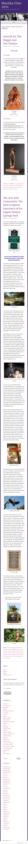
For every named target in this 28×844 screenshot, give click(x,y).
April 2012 (5, 791)
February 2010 (6, 822)
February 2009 (6, 827)
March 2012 (5, 793)
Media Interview (6, 719)
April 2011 (5, 809)
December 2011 (6, 797)
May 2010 (5, 820)
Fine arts (5, 714)
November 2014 (6, 770)
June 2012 (5, 790)
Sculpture (9, 652)
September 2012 (6, 788)
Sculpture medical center (8, 734)
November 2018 (6, 767)
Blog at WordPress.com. (7, 840)
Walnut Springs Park (19, 656)
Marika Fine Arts (11, 5)
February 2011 (6, 811)
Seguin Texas (6, 739)
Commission (5, 649)
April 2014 (5, 777)
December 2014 (6, 768)
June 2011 (5, 806)
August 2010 (6, 816)
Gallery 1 (5, 669)
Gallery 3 (5, 673)
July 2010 (5, 818)
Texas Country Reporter (8, 743)
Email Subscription (10, 679)
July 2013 (5, 784)
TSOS (14, 656)
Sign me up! (7, 693)
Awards (8, 183)
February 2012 (6, 795)
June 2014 (5, 775)
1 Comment (15, 189)
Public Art (10, 649)
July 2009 (5, 825)
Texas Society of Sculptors (19, 654)
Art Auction (5, 703)
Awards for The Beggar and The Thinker (12, 40)
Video (4, 751)
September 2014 (6, 772)
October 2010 (6, 814)
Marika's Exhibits (6, 718)
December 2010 (6, 813)
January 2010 (6, 823)
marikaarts (17, 46)
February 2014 (6, 779)
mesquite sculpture (12, 185)
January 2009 (6, 829)
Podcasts (5, 723)
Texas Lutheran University (11, 187)
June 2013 (5, 786)
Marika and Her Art (7, 675)
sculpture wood (14, 652)
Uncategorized (6, 750)
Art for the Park (9, 647)
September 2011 (6, 802)
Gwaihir (4, 716)
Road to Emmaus (7, 728)
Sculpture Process (7, 735)
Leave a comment (6, 658)
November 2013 (6, 781)
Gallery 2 (5, 671)
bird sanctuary (17, 649)
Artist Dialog (5, 707)
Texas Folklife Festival (8, 744)
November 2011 (6, 798)
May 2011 (5, 807)
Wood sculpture (10, 189)
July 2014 (5, 774)
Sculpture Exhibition (7, 732)
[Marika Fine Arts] (14, 17)
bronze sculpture (16, 183)
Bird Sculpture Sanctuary (17, 647)
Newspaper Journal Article (8, 721)
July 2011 (5, 804)
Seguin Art (19, 652)
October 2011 (6, 800)
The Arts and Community (7, 656)
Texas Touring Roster (7, 748)
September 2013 (6, 783)
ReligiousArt (5, 727)
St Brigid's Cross (6, 741)
